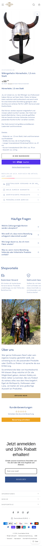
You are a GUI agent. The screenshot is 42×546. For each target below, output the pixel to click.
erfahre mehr (21, 395)
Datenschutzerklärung (26, 536)
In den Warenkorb (21, 156)
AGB (35, 536)
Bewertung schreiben (21, 420)
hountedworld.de (8, 70)
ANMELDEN (21, 480)
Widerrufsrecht (11, 536)
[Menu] (3, 5)
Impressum (17, 538)
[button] (33, 5)
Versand (10, 83)
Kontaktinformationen (30, 538)
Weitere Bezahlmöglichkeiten (21, 167)
